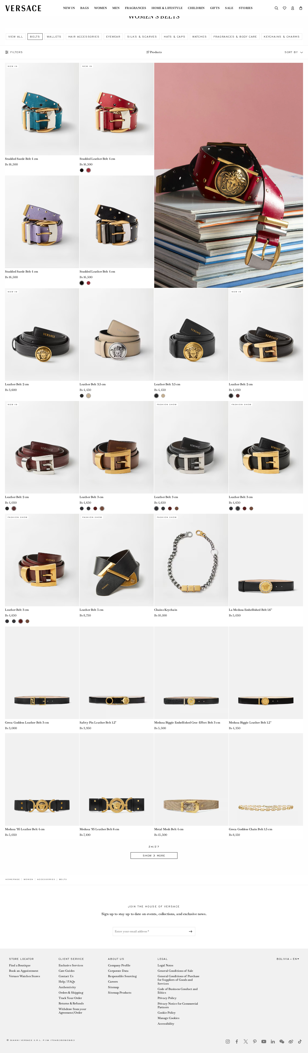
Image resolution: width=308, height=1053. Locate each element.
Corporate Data (118, 971)
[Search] (276, 8)
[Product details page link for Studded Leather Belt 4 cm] (117, 109)
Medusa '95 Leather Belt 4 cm (24, 829)
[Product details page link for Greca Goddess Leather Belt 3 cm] (42, 673)
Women (100, 8)
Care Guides (66, 971)
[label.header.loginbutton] (292, 8)
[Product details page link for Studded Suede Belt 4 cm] (42, 109)
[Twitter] (245, 1041)
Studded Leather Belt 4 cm (97, 159)
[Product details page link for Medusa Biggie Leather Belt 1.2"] (266, 673)
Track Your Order (70, 998)
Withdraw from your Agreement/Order (72, 1011)
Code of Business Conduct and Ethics (178, 990)
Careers (113, 981)
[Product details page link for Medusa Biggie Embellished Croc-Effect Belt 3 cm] (191, 673)
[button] (301, 8)
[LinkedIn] (273, 1041)
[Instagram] (227, 1041)
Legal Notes (165, 965)
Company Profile (119, 965)
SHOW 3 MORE (154, 855)
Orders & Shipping (71, 992)
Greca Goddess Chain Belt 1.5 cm (250, 829)
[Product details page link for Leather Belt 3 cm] (117, 447)
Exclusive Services (71, 965)
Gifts (215, 8)
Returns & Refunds (71, 1003)
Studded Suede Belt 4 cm (21, 159)
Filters (16, 52)
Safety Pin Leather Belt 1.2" (98, 722)
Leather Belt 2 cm (17, 384)
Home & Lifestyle (167, 8)
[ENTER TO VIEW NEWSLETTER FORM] (191, 931)
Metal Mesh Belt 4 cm (168, 829)
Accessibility (166, 1024)
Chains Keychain (165, 610)
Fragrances (135, 8)
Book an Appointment (23, 971)
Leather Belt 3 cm (91, 497)
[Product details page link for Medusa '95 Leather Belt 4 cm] (42, 779)
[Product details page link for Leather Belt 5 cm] (117, 560)
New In (69, 8)
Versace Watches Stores (24, 976)
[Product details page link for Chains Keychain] (191, 560)
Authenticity (67, 987)
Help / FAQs (67, 981)
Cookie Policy (167, 1013)
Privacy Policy (167, 998)
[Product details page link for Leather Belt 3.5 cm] (117, 334)
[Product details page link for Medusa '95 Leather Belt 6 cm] (117, 779)
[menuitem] (69, 8)
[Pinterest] (254, 1041)
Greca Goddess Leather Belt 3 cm (27, 722)
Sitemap (113, 987)
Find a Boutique (19, 965)
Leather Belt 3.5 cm (93, 384)
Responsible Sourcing (122, 976)
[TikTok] (300, 1041)
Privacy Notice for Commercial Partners (178, 1005)
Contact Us (66, 976)
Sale (229, 8)
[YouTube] (264, 1041)
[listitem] (16, 36)
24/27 (154, 846)
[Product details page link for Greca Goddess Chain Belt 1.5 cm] (266, 779)
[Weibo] (291, 1041)
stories (246, 8)
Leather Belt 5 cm (91, 610)
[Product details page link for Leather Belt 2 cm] (42, 334)
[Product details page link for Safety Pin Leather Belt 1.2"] (117, 673)
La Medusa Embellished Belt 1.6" (250, 610)
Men (116, 8)
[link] (12, 879)
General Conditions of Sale (175, 971)
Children (196, 8)
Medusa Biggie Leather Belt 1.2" (250, 722)
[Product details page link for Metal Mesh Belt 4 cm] (191, 779)
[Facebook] (236, 1041)
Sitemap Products (119, 992)
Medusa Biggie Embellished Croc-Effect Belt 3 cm (187, 722)
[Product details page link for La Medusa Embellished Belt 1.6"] (266, 560)
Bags (84, 8)
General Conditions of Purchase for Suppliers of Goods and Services (179, 979)
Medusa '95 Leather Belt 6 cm (99, 829)
